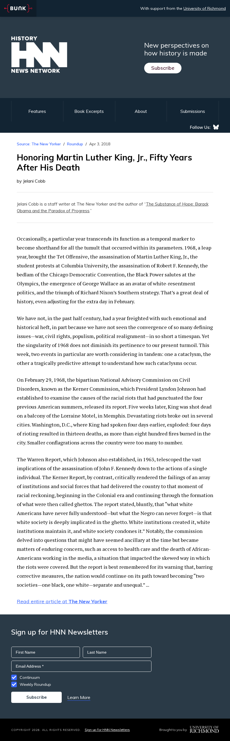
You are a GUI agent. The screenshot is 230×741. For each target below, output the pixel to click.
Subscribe (162, 68)
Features (37, 111)
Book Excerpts (89, 111)
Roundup (75, 143)
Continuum (30, 677)
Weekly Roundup (35, 684)
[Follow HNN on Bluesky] (216, 127)
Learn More (78, 697)
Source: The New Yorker (39, 143)
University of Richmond (204, 8)
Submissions (192, 111)
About (141, 111)
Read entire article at (62, 601)
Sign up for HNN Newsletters (107, 730)
